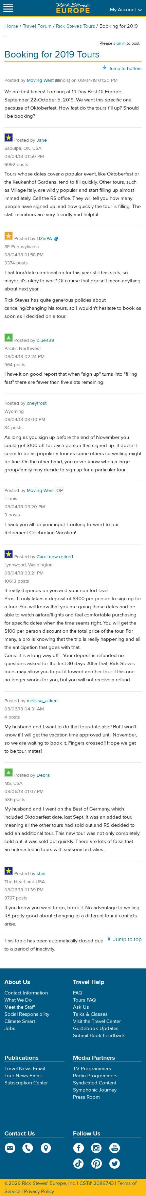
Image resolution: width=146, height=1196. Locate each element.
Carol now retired (55, 557)
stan (41, 874)
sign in (119, 43)
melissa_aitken (42, 701)
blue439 (45, 340)
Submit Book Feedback (99, 1035)
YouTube (114, 1148)
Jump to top (127, 939)
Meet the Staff (19, 1007)
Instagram (96, 1148)
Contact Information (26, 993)
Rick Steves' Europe (73, 8)
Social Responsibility (26, 1014)
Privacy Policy (39, 1191)
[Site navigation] (8, 8)
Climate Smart (19, 1021)
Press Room (86, 1097)
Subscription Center (26, 1083)
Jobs (9, 1028)
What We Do (18, 1000)
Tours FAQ (84, 1000)
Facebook (78, 1148)
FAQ (77, 993)
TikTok (78, 1163)
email (10, 1148)
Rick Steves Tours (75, 26)
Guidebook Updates (95, 1028)
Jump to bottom (125, 69)
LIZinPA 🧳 (48, 239)
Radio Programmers (95, 1076)
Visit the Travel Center (97, 1021)
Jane (42, 140)
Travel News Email (24, 1068)
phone (28, 1148)
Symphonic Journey (94, 1090)
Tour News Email (22, 1076)
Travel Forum (37, 26)
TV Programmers (92, 1068)
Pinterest (96, 1163)
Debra (43, 775)
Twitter (114, 1163)
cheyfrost (37, 403)
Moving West (40, 80)
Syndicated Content (94, 1083)
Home (11, 26)
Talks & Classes (90, 1014)
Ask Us (81, 1007)
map (46, 1148)
